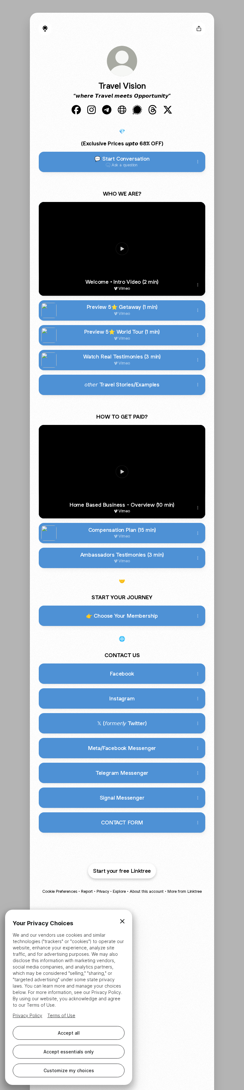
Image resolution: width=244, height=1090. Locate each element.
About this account (147, 891)
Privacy (103, 891)
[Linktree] (45, 28)
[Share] (197, 162)
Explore (119, 891)
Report (87, 891)
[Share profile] (199, 28)
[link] (76, 109)
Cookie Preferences (59, 891)
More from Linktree (184, 891)
